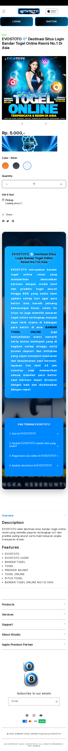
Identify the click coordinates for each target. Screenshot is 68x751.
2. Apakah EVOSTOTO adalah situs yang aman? (32, 444)
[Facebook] (4, 222)
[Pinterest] (14, 222)
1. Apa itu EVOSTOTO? (22, 433)
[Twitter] (8, 222)
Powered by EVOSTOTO (49, 734)
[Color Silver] (27, 165)
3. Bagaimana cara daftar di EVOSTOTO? (32, 455)
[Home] (29, 11)
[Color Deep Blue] (16, 165)
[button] (4, 11)
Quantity (7, 176)
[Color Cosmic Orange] (5, 165)
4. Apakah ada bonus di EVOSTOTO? (30, 465)
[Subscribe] (56, 701)
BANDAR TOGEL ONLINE (26, 734)
